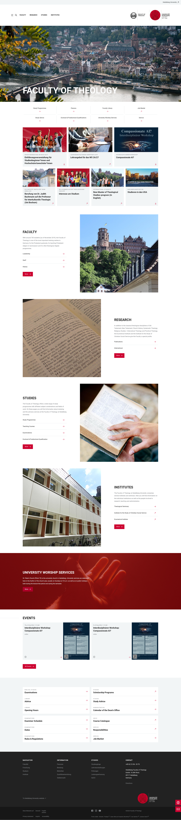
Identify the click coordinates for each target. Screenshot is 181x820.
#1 (109, 816)
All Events (28, 666)
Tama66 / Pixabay (103, 816)
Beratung (60, 768)
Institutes (55, 15)
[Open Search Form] (17, 15)
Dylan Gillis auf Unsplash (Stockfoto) (119, 816)
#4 (148, 816)
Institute (25, 774)
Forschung (26, 768)
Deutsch (38, 811)
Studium (25, 771)
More (26, 274)
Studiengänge (96, 764)
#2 (129, 816)
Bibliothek (60, 771)
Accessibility (45, 816)
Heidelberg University (170, 2)
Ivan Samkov (134, 816)
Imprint (38, 816)
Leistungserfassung (98, 774)
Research (33, 15)
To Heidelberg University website (33, 798)
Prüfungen (94, 771)
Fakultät (25, 764)
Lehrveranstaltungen (98, 768)
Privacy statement (28, 816)
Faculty (23, 15)
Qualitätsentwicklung (64, 774)
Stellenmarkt (61, 778)
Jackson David (143, 816)
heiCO (93, 778)
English (44, 811)
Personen (60, 764)
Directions (129, 783)
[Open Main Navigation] (13, 15)
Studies (44, 15)
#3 (138, 816)
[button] (39, 760)
